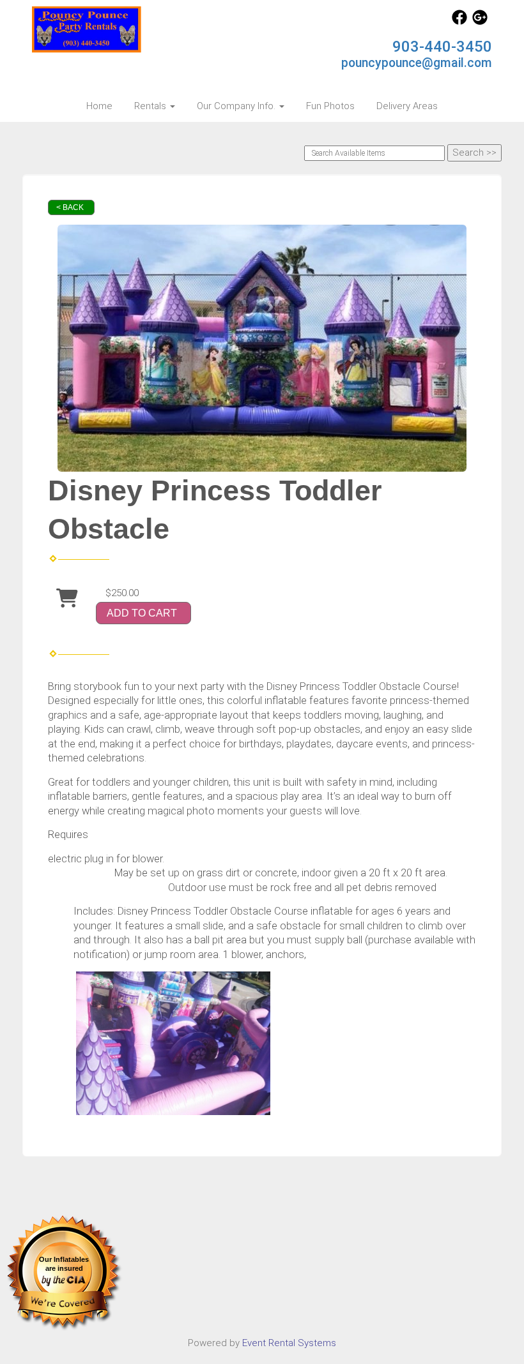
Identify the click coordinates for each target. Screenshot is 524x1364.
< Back (70, 207)
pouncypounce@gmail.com (416, 63)
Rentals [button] (151, 106)
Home (99, 106)
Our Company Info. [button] (237, 106)
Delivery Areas (407, 106)
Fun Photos (330, 106)
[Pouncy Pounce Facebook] (459, 21)
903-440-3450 (442, 47)
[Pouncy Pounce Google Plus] (480, 21)
